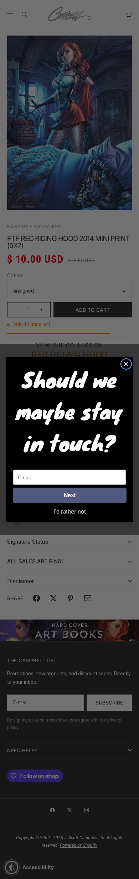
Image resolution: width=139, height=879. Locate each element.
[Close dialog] (126, 364)
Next (70, 495)
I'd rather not (69, 511)
